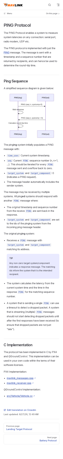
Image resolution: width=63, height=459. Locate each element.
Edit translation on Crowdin (21, 410)
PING (6, 52)
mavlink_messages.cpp (20, 378)
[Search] (49, 5)
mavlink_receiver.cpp (19, 383)
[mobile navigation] (58, 5)
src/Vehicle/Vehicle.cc (20, 395)
